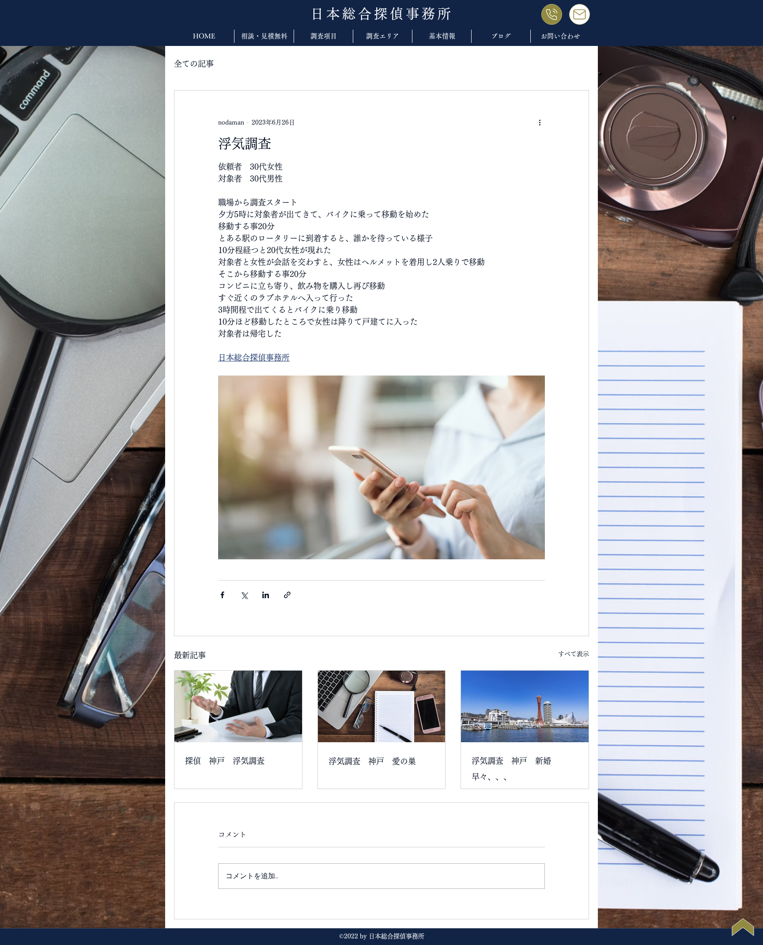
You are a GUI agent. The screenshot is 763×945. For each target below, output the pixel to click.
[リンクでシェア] (287, 595)
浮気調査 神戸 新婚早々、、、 (511, 769)
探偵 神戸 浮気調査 (224, 761)
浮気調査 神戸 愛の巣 (372, 761)
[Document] (551, 14)
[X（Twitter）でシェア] (244, 595)
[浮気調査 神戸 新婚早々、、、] (525, 706)
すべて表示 (573, 654)
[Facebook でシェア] (222, 595)
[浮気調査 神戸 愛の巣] (382, 706)
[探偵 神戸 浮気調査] (238, 706)
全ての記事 (194, 64)
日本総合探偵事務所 (381, 13)
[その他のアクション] (539, 122)
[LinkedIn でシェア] (265, 595)
